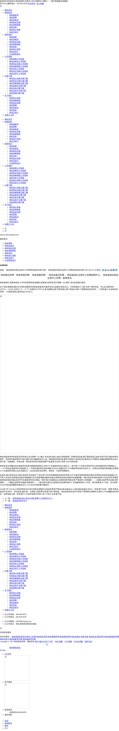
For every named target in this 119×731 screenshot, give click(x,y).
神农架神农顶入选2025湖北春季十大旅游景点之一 (33, 498)
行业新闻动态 (14, 54)
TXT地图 (68, 641)
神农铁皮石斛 (14, 22)
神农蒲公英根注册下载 (18, 78)
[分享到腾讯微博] (111, 270)
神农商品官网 (41, 637)
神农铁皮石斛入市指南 (18, 64)
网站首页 (8, 10)
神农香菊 (13, 17)
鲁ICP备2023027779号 (44, 641)
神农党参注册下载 (16, 88)
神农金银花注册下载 (17, 86)
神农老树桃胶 (14, 25)
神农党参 (13, 27)
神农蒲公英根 (14, 30)
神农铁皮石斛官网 (96, 637)
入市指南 (8, 56)
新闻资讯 (8, 35)
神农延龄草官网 (29, 639)
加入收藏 (40, 4)
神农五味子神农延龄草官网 (11, 639)
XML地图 (59, 641)
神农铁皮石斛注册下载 (18, 81)
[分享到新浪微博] (108, 270)
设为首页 (31, 4)
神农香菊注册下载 (16, 93)
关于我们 (8, 96)
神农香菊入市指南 (16, 59)
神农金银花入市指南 (17, 61)
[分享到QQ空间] (106, 270)
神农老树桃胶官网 (111, 637)
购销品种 (8, 13)
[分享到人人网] (114, 270)
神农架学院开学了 (20, 501)
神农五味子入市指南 (17, 74)
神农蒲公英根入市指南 (18, 71)
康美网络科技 (14, 648)
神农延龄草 (14, 15)
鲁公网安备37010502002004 (60, 645)
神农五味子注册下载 (17, 91)
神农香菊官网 (53, 637)
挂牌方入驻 (9, 115)
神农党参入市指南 (16, 69)
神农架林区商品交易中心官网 (24, 637)
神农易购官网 (65, 637)
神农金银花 (14, 20)
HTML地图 (78, 641)
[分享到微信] (116, 270)
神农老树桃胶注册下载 (18, 83)
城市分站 (88, 641)
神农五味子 (14, 32)
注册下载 (8, 76)
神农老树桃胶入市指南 (18, 66)
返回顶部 (8, 715)
